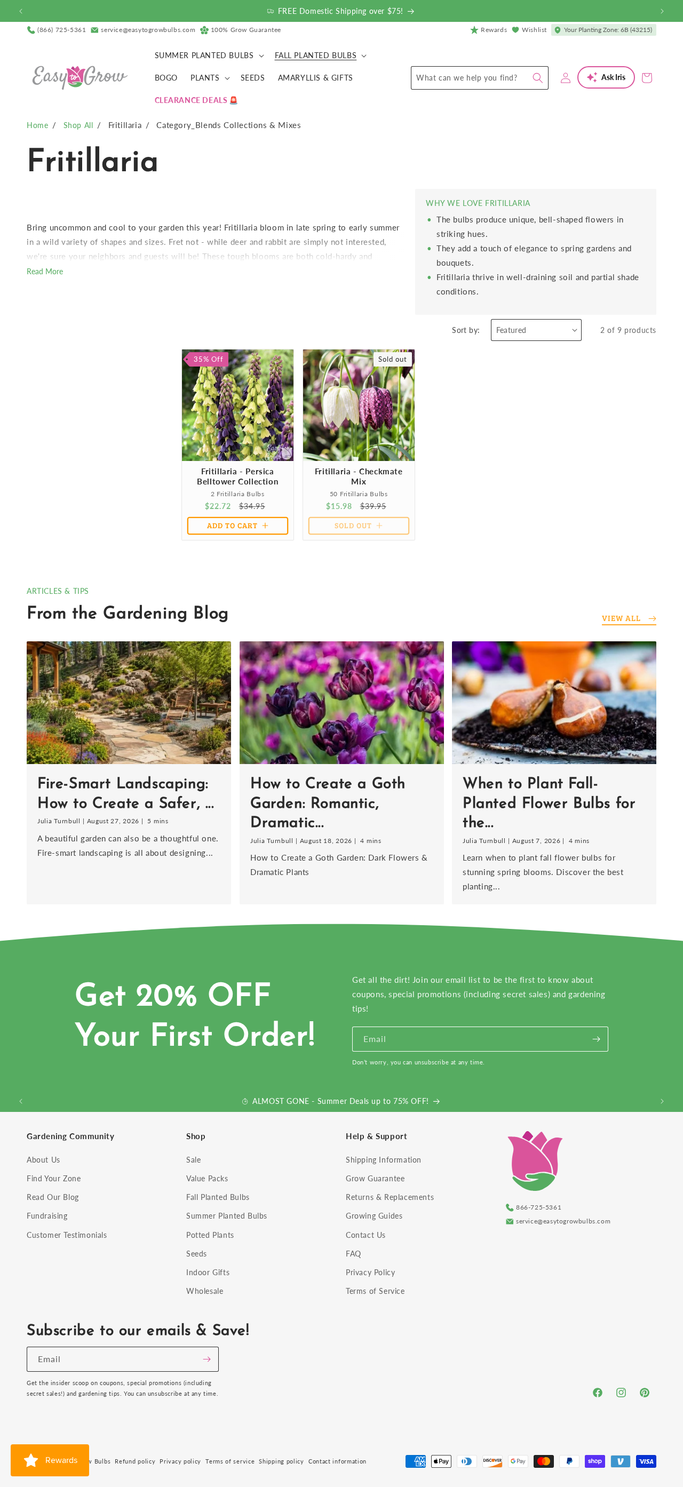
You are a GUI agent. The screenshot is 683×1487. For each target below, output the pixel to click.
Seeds (196, 1253)
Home (37, 125)
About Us (43, 1159)
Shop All (78, 125)
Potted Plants (210, 1234)
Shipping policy (281, 1461)
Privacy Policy (370, 1272)
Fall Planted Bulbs (218, 1197)
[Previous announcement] (21, 11)
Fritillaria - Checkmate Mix (358, 476)
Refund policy (135, 1461)
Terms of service (230, 1461)
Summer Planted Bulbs (226, 1215)
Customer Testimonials (67, 1234)
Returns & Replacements (390, 1197)
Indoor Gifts (207, 1272)
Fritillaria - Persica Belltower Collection (237, 476)
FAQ (353, 1253)
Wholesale (204, 1290)
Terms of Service (375, 1290)
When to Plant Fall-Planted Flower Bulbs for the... (549, 804)
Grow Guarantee (375, 1178)
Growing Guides (374, 1215)
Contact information (337, 1461)
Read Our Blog (53, 1197)
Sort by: (466, 330)
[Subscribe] (596, 1039)
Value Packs (207, 1178)
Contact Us (366, 1234)
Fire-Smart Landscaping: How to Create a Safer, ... (126, 794)
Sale (193, 1159)
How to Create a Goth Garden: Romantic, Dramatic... (328, 804)
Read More (45, 271)
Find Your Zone (54, 1178)
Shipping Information (384, 1159)
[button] (208, 55)
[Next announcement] (662, 11)
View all (621, 618)
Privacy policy (180, 1461)
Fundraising (47, 1215)
